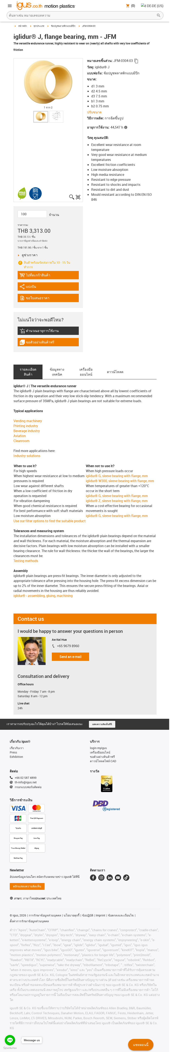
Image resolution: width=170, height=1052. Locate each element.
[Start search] (158, 15)
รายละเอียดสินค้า (28, 372)
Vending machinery (27, 421)
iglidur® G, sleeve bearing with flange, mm (117, 476)
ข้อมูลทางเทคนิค (57, 372)
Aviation (19, 436)
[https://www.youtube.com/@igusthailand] (118, 877)
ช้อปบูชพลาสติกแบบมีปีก (63, 25)
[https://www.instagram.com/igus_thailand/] (101, 877)
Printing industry (25, 426)
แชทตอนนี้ (140, 1044)
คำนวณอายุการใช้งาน (41, 331)
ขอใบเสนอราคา (37, 299)
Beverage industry (26, 431)
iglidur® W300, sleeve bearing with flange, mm (120, 481)
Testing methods (25, 560)
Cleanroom (21, 440)
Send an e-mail (70, 656)
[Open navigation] (10, 5)
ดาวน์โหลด (115, 372)
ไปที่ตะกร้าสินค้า (34, 276)
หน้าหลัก (22, 25)
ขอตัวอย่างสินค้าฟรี (36, 343)
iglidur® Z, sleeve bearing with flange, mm (117, 500)
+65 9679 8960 (68, 646)
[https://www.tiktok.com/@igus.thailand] (126, 877)
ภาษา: (24, 898)
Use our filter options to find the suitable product (49, 521)
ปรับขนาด (94, 112)
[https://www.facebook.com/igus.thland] (93, 877)
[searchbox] (81, 15)
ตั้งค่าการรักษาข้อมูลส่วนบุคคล (29, 921)
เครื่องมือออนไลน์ (86, 372)
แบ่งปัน (30, 287)
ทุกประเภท (39, 25)
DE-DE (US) (155, 6)
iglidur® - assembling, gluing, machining (43, 595)
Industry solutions (26, 455)
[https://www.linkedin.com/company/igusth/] (110, 877)
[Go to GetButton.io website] (10, 1048)
